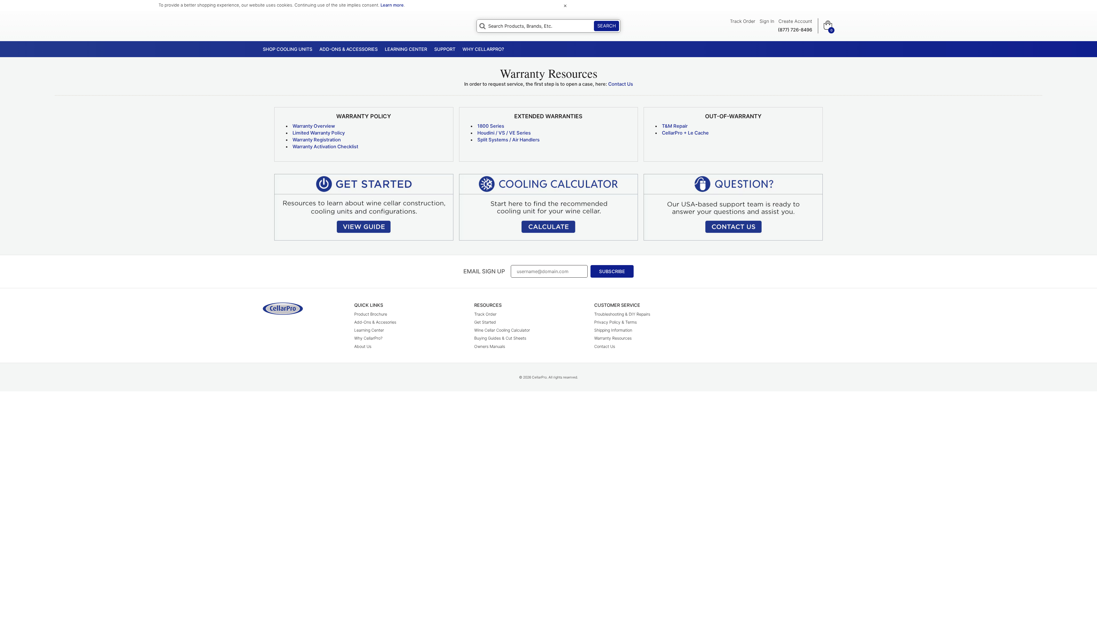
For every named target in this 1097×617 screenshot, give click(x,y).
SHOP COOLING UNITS (287, 49)
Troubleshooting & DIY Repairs (622, 314)
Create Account (795, 21)
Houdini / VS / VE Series (504, 133)
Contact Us (620, 84)
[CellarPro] (283, 309)
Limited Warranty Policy (319, 133)
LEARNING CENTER (406, 49)
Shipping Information (613, 330)
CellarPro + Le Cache (685, 133)
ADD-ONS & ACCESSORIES (348, 49)
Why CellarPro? (368, 338)
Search (606, 26)
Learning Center (369, 330)
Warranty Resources (613, 338)
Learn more (392, 5)
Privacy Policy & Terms (615, 322)
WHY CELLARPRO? (483, 49)
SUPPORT (444, 49)
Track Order (742, 21)
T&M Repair (675, 126)
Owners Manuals (489, 346)
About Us (362, 346)
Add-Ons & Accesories (375, 322)
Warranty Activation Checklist (325, 146)
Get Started (485, 322)
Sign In (767, 21)
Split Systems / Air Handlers (508, 140)
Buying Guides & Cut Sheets (500, 338)
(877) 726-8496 (795, 30)
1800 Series (490, 126)
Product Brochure (370, 314)
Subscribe (612, 271)
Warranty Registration (317, 140)
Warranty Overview (314, 126)
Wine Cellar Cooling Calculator (502, 330)
